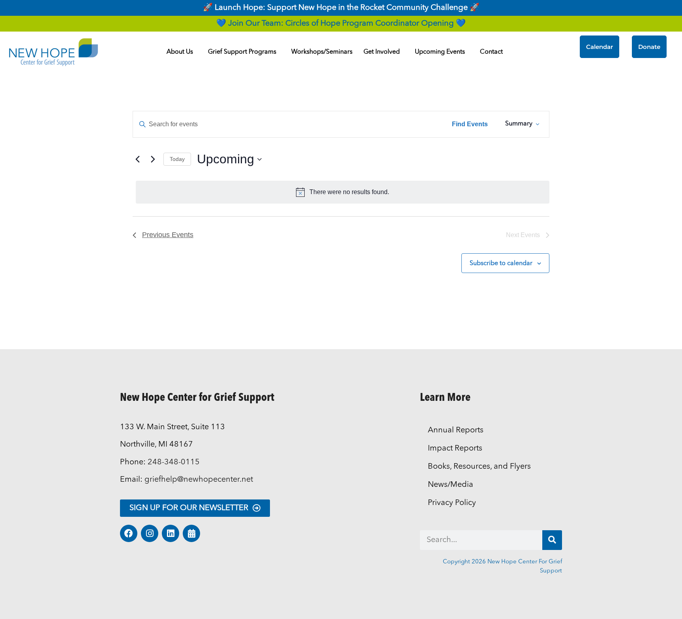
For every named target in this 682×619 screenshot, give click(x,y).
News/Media (450, 485)
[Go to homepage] (53, 52)
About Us (180, 52)
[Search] (552, 540)
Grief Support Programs (242, 52)
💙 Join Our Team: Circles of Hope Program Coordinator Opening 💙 (341, 24)
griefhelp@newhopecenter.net (198, 480)
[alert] (342, 192)
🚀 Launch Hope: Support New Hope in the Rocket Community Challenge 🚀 (341, 8)
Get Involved (381, 52)
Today (177, 159)
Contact (491, 52)
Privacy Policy (452, 503)
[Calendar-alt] (191, 533)
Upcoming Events (440, 52)
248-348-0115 (174, 462)
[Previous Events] (137, 159)
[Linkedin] (170, 533)
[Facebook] (128, 533)
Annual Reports (455, 430)
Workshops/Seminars (321, 52)
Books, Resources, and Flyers (479, 467)
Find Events (470, 124)
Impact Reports (455, 449)
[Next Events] (152, 159)
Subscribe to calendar (501, 263)
